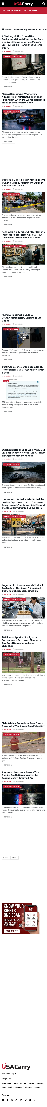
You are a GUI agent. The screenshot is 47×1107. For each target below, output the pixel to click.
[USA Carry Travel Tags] (20, 918)
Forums (31, 1083)
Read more (9, 87)
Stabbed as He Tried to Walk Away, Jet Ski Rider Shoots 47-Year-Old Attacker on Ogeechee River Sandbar (23, 452)
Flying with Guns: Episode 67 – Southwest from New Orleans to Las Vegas (21, 317)
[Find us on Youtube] (3, 1099)
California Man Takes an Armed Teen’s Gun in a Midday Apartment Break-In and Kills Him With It (23, 182)
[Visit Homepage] (23, 3)
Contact (37, 1087)
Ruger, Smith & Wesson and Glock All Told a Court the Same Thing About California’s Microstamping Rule (22, 588)
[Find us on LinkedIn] (21, 1099)
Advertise (28, 1087)
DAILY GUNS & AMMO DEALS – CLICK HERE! (19, 10)
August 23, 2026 (19, 649)
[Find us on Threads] (35, 1099)
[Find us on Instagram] (12, 1099)
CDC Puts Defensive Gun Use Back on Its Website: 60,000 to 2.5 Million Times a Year (23, 369)
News (6, 381)
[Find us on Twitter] (16, 1099)
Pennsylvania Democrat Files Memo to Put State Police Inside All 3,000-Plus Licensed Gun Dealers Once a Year (23, 234)
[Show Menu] (3, 3)
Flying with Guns (11, 329)
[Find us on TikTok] (26, 1099)
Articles (23, 1083)
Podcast (40, 1083)
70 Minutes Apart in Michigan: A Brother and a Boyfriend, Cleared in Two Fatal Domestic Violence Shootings (21, 641)
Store (4, 1087)
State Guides (6, 1083)
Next (14, 858)
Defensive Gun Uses (11, 111)
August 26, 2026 (19, 241)
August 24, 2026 (19, 511)
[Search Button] (43, 3)
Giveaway (18, 1087)
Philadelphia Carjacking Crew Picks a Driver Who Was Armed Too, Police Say (23, 724)
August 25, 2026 (19, 324)
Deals (10, 1087)
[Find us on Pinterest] (30, 1099)
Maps (16, 1083)
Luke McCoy (7, 51)
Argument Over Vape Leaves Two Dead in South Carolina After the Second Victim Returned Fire (20, 775)
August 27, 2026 (19, 51)
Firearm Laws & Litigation (14, 56)
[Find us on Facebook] (7, 1099)
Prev (6, 858)
